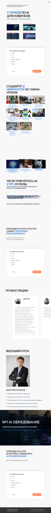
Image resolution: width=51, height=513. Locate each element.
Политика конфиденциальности (37, 510)
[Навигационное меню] (49, 2)
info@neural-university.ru (12, 510)
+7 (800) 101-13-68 (12, 509)
